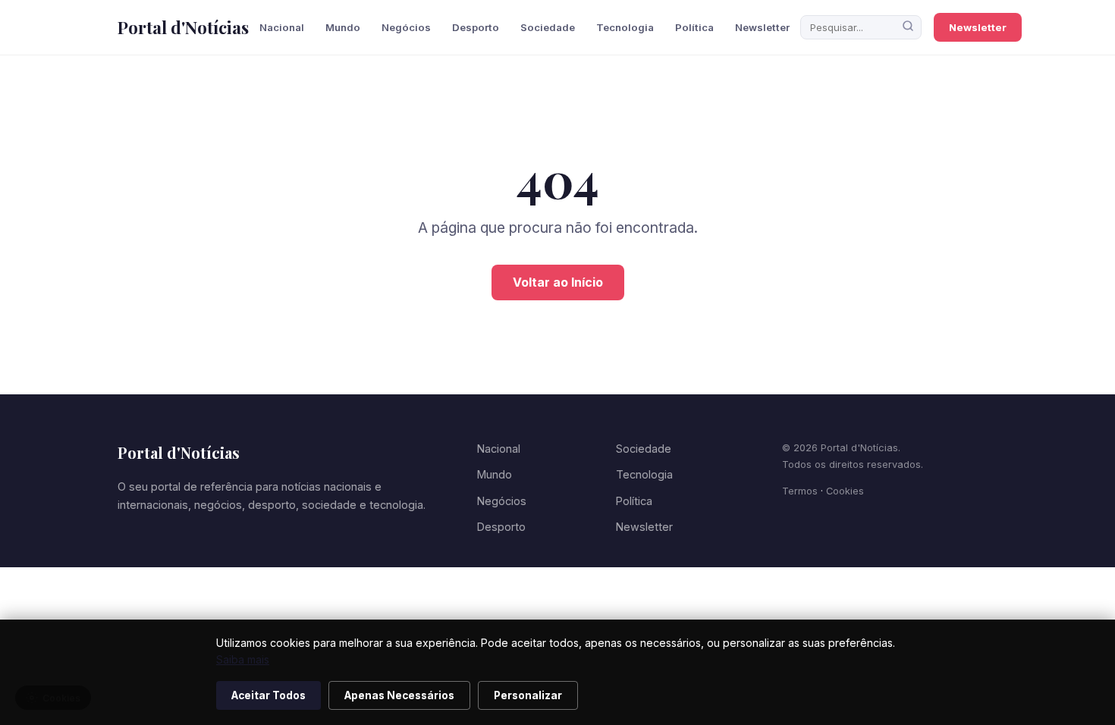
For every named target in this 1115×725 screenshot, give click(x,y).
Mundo (342, 27)
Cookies (845, 491)
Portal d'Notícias (183, 27)
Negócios (406, 27)
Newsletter (762, 27)
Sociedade (547, 27)
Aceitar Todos (268, 695)
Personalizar (528, 695)
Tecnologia (625, 27)
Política (694, 27)
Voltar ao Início (558, 282)
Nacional (281, 27)
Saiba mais (242, 659)
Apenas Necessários (399, 695)
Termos (800, 491)
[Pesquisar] (908, 27)
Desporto (475, 27)
